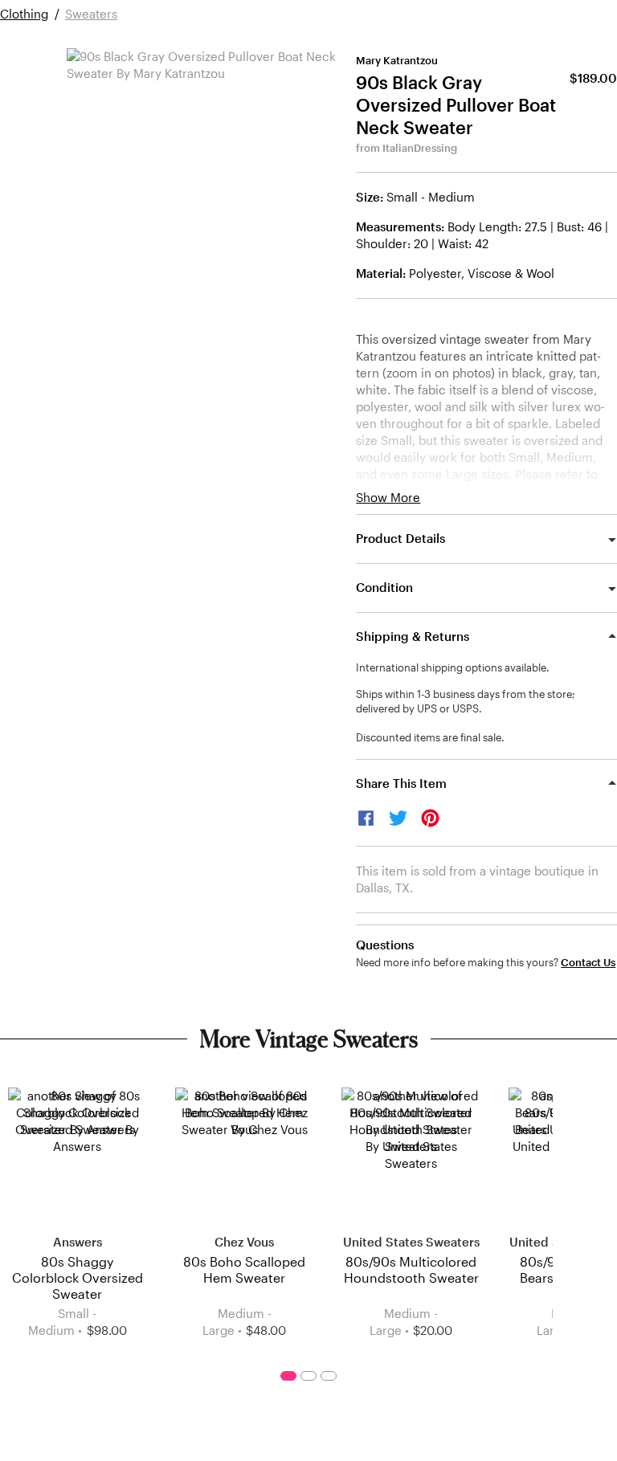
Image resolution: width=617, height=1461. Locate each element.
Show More (388, 498)
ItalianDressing (419, 147)
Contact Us (588, 962)
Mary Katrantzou (397, 60)
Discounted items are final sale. (430, 737)
